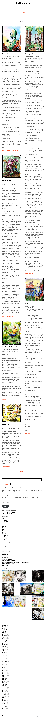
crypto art (4, 526)
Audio (3, 518)
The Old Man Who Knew (8, 556)
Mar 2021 (4, 631)
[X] (5, 513)
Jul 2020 (4, 643)
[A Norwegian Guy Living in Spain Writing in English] (38, 601)
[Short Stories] (8, 589)
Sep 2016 (4, 705)
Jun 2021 (4, 628)
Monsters (6, 538)
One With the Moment (9, 347)
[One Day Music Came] (8, 576)
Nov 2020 (4, 637)
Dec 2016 (4, 701)
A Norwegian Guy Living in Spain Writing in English (15, 562)
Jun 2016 (4, 710)
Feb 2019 (4, 666)
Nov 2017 (4, 684)
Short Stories (11, 150)
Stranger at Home (31, 54)
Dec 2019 (4, 654)
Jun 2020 (4, 645)
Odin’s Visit (6, 424)
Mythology (6, 541)
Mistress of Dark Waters (8, 560)
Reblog (4, 532)
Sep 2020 (4, 640)
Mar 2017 (4, 696)
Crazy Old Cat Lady (7, 559)
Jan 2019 (4, 667)
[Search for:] (22, 480)
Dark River (5, 565)
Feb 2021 (4, 632)
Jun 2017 (4, 691)
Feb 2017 (4, 697)
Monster (6, 521)
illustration (27, 273)
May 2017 (4, 693)
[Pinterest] (10, 513)
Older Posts (23, 471)
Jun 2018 (4, 673)
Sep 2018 (4, 670)
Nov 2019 (4, 655)
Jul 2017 (4, 690)
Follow (5, 506)
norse (10, 466)
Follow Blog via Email (7, 495)
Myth (5, 523)
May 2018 (4, 675)
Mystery (6, 540)
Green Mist (6, 54)
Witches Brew (5, 554)
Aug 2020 (4, 642)
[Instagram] (12, 513)
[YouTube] (14, 513)
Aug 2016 (4, 707)
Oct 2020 (4, 639)
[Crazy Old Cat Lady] (26, 589)
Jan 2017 (4, 699)
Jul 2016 (4, 708)
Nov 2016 (4, 702)
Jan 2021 (4, 634)
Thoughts (4, 546)
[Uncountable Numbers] (20, 601)
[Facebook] (3, 513)
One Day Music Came (7, 551)
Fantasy (6, 535)
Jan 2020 (4, 652)
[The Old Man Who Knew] (38, 589)
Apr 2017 (4, 694)
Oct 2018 (4, 669)
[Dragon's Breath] (38, 576)
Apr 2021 (4, 629)
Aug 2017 (4, 688)
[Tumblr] (8, 513)
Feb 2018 (4, 679)
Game (3, 527)
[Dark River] (38, 614)
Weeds (27, 303)
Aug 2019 (4, 660)
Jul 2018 (4, 672)
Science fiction (7, 543)
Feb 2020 (4, 651)
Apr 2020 (4, 648)
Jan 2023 (4, 625)
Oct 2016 (4, 704)
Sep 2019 (4, 658)
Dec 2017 (4, 682)
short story (33, 273)
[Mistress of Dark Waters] (8, 601)
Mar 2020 (4, 649)
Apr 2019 (4, 663)
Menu (22, 12)
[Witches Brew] (20, 576)
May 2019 (4, 661)
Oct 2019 (4, 657)
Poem (3, 530)
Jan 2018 (4, 681)
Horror (5, 520)
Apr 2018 (4, 676)
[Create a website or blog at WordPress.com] (2, 715)
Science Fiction (8, 524)
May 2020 (4, 646)
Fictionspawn (23, 3)
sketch (16, 150)
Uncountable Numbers (8, 563)
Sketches (4, 544)
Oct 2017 (4, 685)
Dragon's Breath (6, 553)
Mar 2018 (4, 678)
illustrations (5, 529)
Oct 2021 (4, 626)
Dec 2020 (4, 635)
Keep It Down (6, 180)
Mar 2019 (4, 664)
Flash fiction (5, 150)
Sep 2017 (4, 687)
